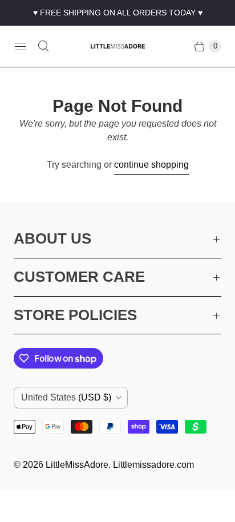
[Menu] (20, 46)
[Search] (43, 46)
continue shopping (151, 164)
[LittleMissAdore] (118, 46)
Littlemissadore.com (153, 465)
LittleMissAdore (77, 465)
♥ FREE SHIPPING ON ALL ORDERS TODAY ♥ (117, 12)
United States (66, 397)
